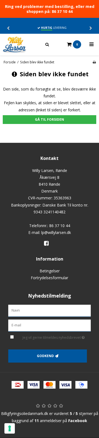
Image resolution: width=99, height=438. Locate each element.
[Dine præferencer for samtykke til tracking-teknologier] (9, 428)
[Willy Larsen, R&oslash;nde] (20, 44)
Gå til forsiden (49, 119)
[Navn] (49, 310)
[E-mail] (49, 324)
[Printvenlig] (94, 62)
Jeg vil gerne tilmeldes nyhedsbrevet (53, 337)
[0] (63, 44)
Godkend (45, 356)
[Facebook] (48, 243)
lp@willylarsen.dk (56, 232)
